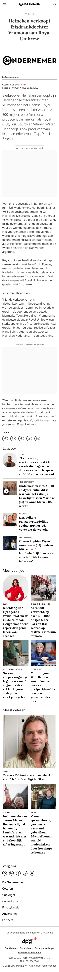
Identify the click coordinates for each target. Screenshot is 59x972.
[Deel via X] (29, 438)
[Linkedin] (11, 873)
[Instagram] (25, 873)
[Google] (4, 873)
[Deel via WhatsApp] (13, 438)
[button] (44, 948)
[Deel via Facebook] (21, 438)
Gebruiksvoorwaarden (29, 952)
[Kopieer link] (5, 438)
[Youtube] (32, 873)
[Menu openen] (4, 4)
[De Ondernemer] (29, 4)
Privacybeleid (26, 948)
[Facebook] (18, 873)
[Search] (55, 4)
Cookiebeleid (11, 948)
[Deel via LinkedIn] (37, 438)
